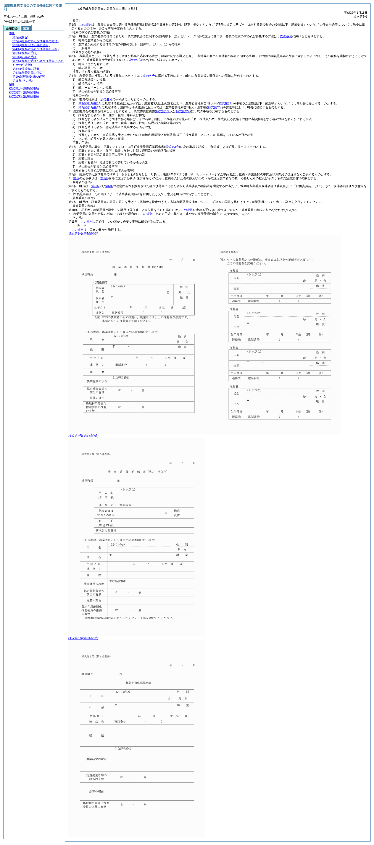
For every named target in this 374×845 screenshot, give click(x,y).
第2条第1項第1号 (90, 103)
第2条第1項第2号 (90, 107)
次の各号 (286, 36)
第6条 (109, 186)
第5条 (95, 186)
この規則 (85, 24)
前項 (76, 178)
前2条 (104, 178)
